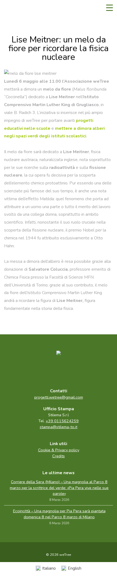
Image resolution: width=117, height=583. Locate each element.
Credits (58, 456)
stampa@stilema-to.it (58, 427)
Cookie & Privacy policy (58, 450)
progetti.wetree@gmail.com (58, 397)
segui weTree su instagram (70, 370)
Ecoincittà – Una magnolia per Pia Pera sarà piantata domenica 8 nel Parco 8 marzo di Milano (59, 514)
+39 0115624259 (62, 421)
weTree (20, 8)
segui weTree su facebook (47, 370)
